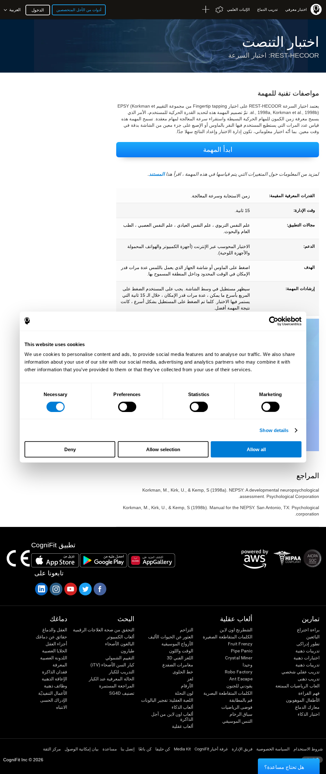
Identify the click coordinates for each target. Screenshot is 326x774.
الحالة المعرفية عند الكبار (111, 678)
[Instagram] (55, 589)
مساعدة (110, 749)
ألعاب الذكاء (182, 707)
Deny (70, 449)
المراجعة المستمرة (116, 685)
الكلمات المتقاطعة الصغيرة (227, 636)
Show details (273, 430)
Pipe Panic (241, 650)
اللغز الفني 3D (180, 657)
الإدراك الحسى (53, 700)
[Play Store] (103, 560)
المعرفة (60, 664)
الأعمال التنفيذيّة (52, 693)
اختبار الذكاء (308, 714)
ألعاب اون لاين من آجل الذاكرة (172, 717)
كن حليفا (162, 749)
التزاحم (186, 629)
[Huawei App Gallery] (151, 560)
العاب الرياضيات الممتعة (297, 685)
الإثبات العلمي (238, 9)
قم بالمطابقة (240, 700)
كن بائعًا (145, 749)
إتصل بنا (128, 749)
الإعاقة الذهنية (54, 678)
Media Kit (182, 749)
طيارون (127, 650)
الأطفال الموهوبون (302, 700)
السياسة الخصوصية (273, 749)
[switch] (127, 406)
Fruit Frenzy (240, 643)
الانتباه (61, 707)
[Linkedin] (41, 589)
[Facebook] (99, 589)
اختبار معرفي (296, 9)
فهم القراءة (308, 693)
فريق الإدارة (242, 749)
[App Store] (55, 560)
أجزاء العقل (56, 643)
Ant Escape (240, 678)
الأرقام (187, 685)
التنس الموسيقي (237, 721)
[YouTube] (70, 589)
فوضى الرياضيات (236, 707)
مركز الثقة (52, 749)
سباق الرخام (241, 714)
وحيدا (247, 664)
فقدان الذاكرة (54, 671)
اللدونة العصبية (53, 657)
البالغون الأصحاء (119, 643)
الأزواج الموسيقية (177, 643)
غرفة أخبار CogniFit (211, 749)
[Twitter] (85, 589)
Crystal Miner (238, 657)
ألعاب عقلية (182, 726)
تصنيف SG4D (121, 693)
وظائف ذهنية (55, 685)
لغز (190, 678)
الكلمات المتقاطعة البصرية (227, 693)
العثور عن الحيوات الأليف (170, 636)
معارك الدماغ (307, 707)
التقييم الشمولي (119, 657)
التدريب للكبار (121, 671)
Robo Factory (238, 671)
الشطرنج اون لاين (236, 629)
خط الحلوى (183, 671)
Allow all (256, 449)
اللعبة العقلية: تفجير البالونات (167, 700)
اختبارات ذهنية (306, 657)
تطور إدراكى (307, 643)
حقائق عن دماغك (51, 636)
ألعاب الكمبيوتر (120, 636)
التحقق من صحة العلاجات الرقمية (103, 629)
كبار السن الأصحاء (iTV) (112, 664)
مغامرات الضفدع (177, 664)
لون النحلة (184, 693)
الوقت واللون (181, 650)
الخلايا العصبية (54, 650)
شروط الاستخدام (308, 749)
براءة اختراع (308, 629)
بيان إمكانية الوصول (82, 749)
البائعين (313, 636)
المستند (157, 174)
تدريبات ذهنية (307, 650)
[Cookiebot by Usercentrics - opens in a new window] (273, 321)
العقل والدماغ (54, 629)
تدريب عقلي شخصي (300, 671)
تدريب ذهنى (308, 678)
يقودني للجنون (239, 685)
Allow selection (163, 449)
